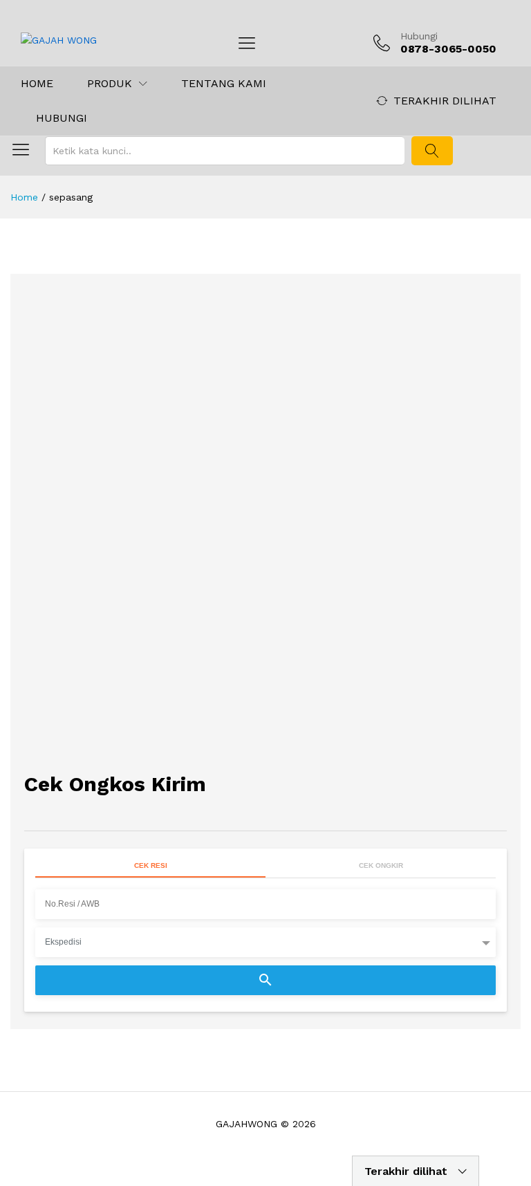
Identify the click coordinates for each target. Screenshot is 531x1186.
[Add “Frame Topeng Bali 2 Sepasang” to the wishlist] (97, 701)
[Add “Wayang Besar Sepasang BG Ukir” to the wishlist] (99, 479)
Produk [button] (109, 83)
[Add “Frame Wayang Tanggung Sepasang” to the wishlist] (271, 493)
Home (37, 83)
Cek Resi (150, 865)
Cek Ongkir (381, 865)
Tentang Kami (223, 83)
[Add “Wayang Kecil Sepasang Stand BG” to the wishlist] (446, 486)
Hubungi (419, 35)
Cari (432, 150)
